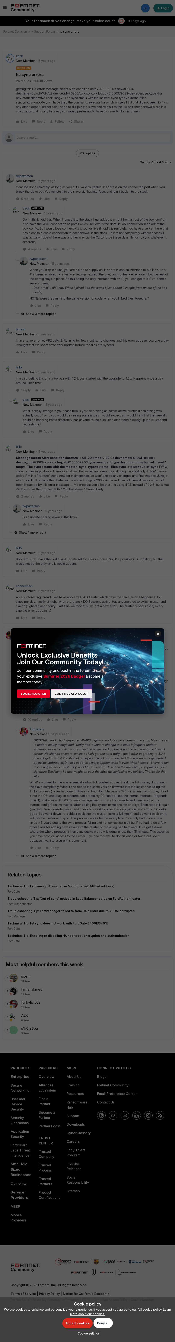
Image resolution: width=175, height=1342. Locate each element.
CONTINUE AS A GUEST (71, 693)
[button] (88, 1333)
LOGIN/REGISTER (33, 693)
